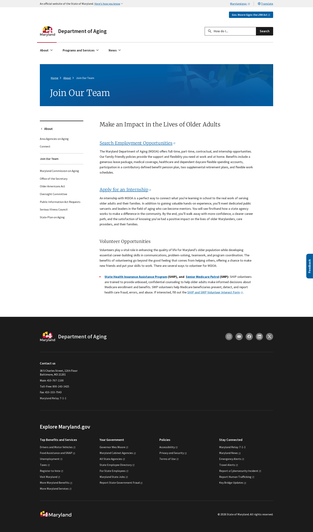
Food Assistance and (56, 453)
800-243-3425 (61, 386)
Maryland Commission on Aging (59, 171)
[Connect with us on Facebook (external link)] (249, 336)
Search (265, 31)
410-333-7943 (53, 392)
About (44, 50)
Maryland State (112, 477)
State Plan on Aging (52, 217)
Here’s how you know (107, 3)
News (113, 50)
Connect (45, 146)
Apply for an (124, 189)
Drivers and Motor (56, 447)
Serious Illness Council (54, 209)
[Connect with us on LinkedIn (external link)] (259, 336)
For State (113, 471)
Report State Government (120, 482)
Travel (227, 465)
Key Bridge (231, 482)
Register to (50, 471)
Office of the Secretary (53, 178)
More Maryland (54, 482)
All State (111, 459)
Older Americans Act (52, 186)
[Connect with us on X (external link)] (269, 336)
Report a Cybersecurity (238, 471)
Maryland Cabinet (116, 453)
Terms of (167, 459)
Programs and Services (79, 50)
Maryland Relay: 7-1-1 (53, 398)
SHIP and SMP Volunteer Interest (213, 292)
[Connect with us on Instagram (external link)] (229, 336)
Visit (48, 477)
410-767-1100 (55, 380)
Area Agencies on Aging (54, 139)
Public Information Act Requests (60, 202)
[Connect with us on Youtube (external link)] (239, 336)
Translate (267, 3)
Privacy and (171, 453)
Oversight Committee (53, 194)
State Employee (116, 465)
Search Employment (136, 143)
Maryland (228, 453)
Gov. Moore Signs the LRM (249, 14)
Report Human (235, 477)
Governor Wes (112, 447)
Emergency (230, 459)
